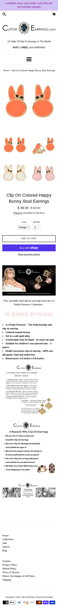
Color (24, 222)
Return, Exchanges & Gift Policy (18, 576)
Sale (4, 543)
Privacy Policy (9, 565)
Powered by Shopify (44, 597)
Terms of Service (10, 572)
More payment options (29, 254)
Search (6, 546)
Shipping (17, 213)
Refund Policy (9, 568)
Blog (4, 550)
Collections (7, 539)
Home (5, 535)
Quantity (36, 222)
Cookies (6, 561)
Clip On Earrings (28, 597)
